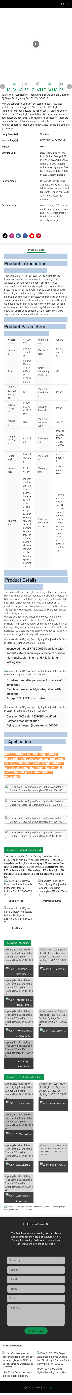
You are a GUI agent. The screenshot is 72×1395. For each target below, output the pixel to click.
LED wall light (32, 866)
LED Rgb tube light (40, 873)
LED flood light (17, 866)
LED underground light (51, 866)
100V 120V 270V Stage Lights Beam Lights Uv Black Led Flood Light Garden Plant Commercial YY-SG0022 (53, 1370)
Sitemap (47, 1387)
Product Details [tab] (36, 249)
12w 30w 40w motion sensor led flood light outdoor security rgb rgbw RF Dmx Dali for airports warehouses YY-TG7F (18, 1374)
